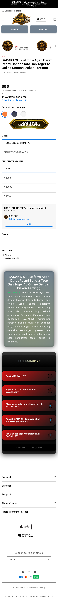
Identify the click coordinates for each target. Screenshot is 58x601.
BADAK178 (13, 292)
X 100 (7, 168)
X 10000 (8, 187)
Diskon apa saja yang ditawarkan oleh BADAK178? (25, 405)
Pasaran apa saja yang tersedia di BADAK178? (23, 435)
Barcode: (16, 72)
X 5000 (7, 196)
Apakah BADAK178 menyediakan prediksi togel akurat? (23, 420)
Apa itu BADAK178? (16, 376)
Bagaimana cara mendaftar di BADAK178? (20, 390)
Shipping (15, 90)
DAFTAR (43, 29)
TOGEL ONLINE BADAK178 (17, 143)
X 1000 (7, 178)
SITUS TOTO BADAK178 (16, 152)
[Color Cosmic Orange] (5, 114)
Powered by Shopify (37, 588)
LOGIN (14, 29)
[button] (3, 19)
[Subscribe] (48, 559)
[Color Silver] (23, 114)
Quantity (6, 234)
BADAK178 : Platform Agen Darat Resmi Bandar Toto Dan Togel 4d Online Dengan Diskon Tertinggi (29, 4)
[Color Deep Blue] (14, 114)
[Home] (21, 19)
